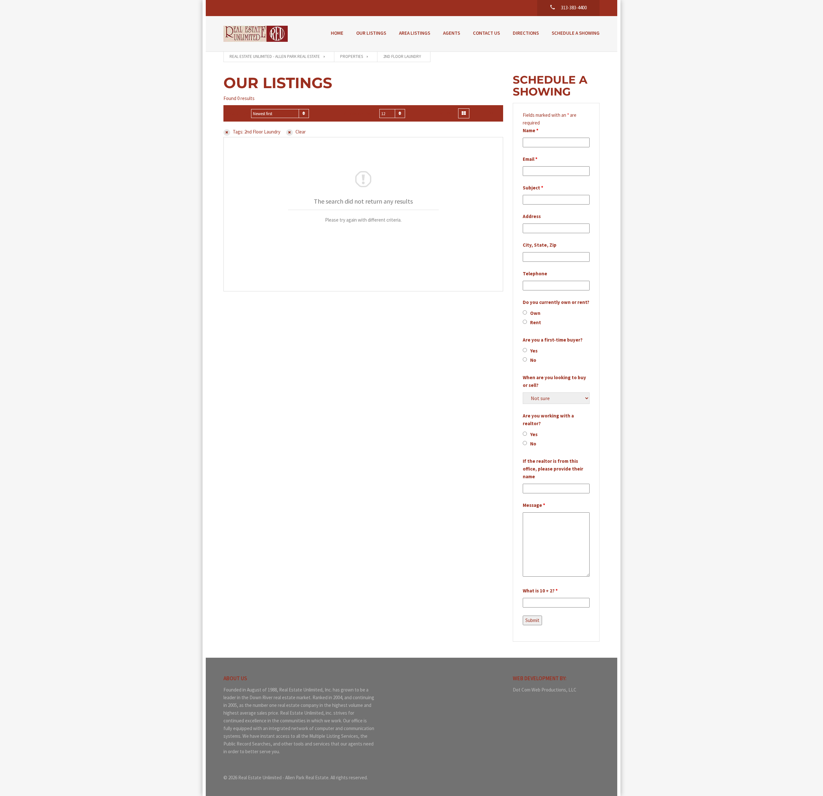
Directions (526, 33)
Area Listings (414, 33)
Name (530, 130)
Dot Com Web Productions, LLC (544, 690)
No (533, 360)
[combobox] (280, 113)
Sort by (239, 114)
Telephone (535, 273)
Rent (535, 322)
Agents (451, 33)
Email (530, 159)
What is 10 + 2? (540, 591)
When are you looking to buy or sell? (554, 381)
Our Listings (371, 33)
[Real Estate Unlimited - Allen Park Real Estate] (255, 34)
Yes (534, 351)
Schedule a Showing (576, 33)
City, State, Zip (539, 245)
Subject (533, 188)
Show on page (360, 114)
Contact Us (486, 33)
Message (534, 505)
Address (532, 216)
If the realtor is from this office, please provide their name (553, 469)
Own (535, 313)
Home (337, 33)
